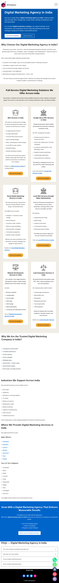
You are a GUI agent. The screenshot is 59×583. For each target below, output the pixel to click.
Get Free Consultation (15, 173)
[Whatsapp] (55, 564)
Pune (4, 456)
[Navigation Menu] (56, 4)
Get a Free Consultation (12, 35)
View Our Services (28, 35)
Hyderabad (6, 441)
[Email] (55, 574)
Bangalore (5, 444)
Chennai (5, 447)
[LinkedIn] (27, 575)
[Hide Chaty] (55, 579)
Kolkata (5, 458)
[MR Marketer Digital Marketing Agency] (9, 4)
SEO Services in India (17, 166)
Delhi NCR (6, 453)
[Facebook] (24, 575)
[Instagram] (35, 575)
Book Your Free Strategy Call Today (29, 533)
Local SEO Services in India (46, 240)
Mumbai (5, 450)
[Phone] (55, 560)
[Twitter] (31, 575)
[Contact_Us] (55, 569)
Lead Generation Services (46, 320)
